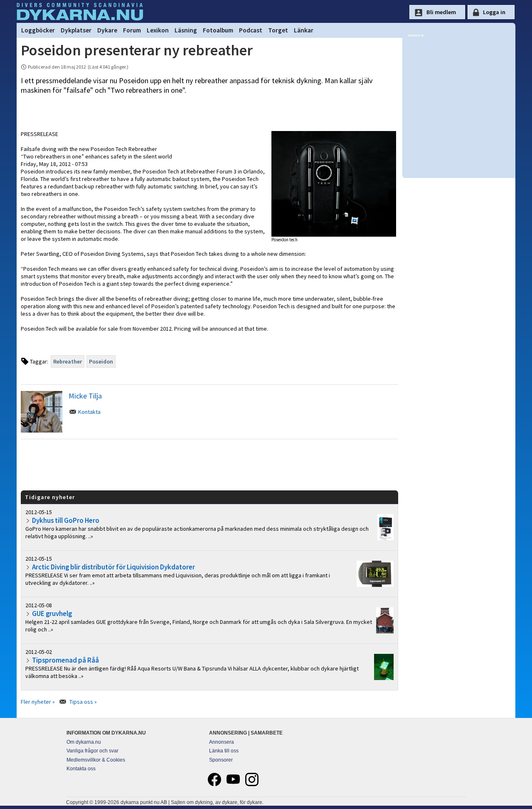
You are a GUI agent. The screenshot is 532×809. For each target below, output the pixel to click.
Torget (278, 30)
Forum (132, 30)
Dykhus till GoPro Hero (65, 520)
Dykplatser (76, 30)
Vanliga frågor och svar (92, 751)
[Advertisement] (209, 464)
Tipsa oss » (83, 701)
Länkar (303, 30)
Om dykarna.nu (83, 742)
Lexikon (158, 30)
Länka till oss (224, 751)
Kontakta (89, 412)
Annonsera (221, 742)
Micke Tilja (85, 396)
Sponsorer (221, 760)
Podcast (250, 30)
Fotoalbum (218, 30)
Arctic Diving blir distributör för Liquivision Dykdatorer (113, 566)
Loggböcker (38, 30)
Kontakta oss (81, 769)
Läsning (186, 30)
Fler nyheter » (38, 701)
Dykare (107, 30)
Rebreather (67, 361)
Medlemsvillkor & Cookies (95, 760)
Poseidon (101, 361)
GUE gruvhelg (52, 613)
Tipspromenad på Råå (65, 660)
